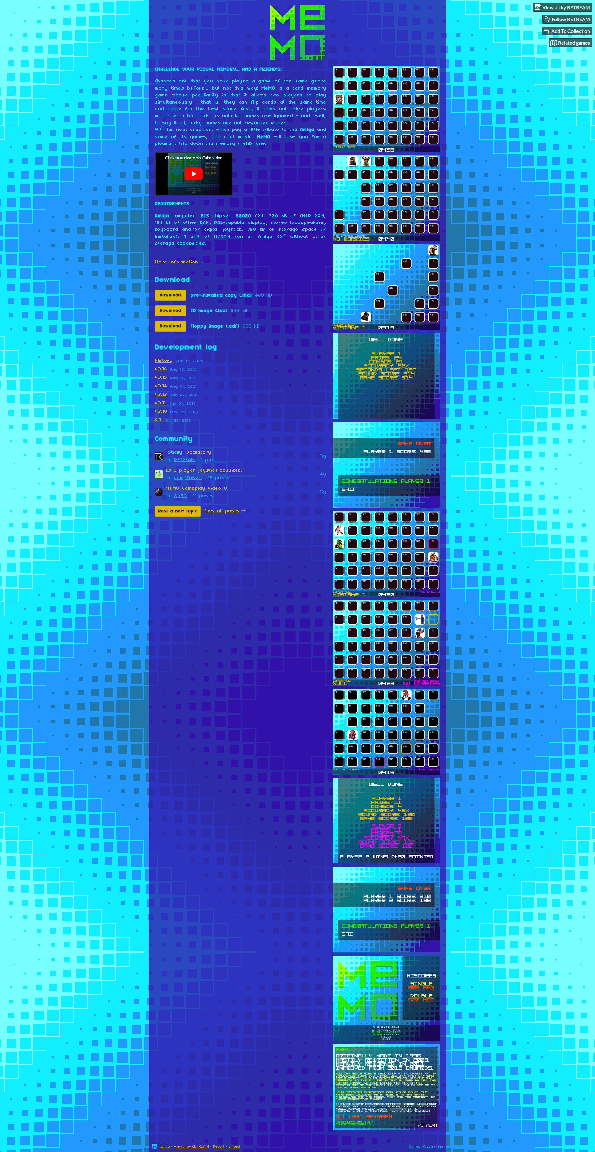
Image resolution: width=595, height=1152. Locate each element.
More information (176, 262)
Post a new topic (177, 511)
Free (439, 1146)
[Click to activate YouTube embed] (193, 174)
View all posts (222, 511)
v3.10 (161, 411)
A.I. (159, 419)
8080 (180, 495)
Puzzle (427, 1146)
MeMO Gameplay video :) (196, 488)
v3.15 (161, 377)
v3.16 (161, 369)
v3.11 (160, 403)
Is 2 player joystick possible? (205, 470)
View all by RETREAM (191, 1146)
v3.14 (161, 386)
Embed (234, 1146)
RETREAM (184, 459)
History (164, 360)
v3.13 (161, 394)
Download (170, 295)
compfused (188, 477)
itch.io (165, 1146)
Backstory (199, 452)
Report (218, 1146)
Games (414, 1146)
